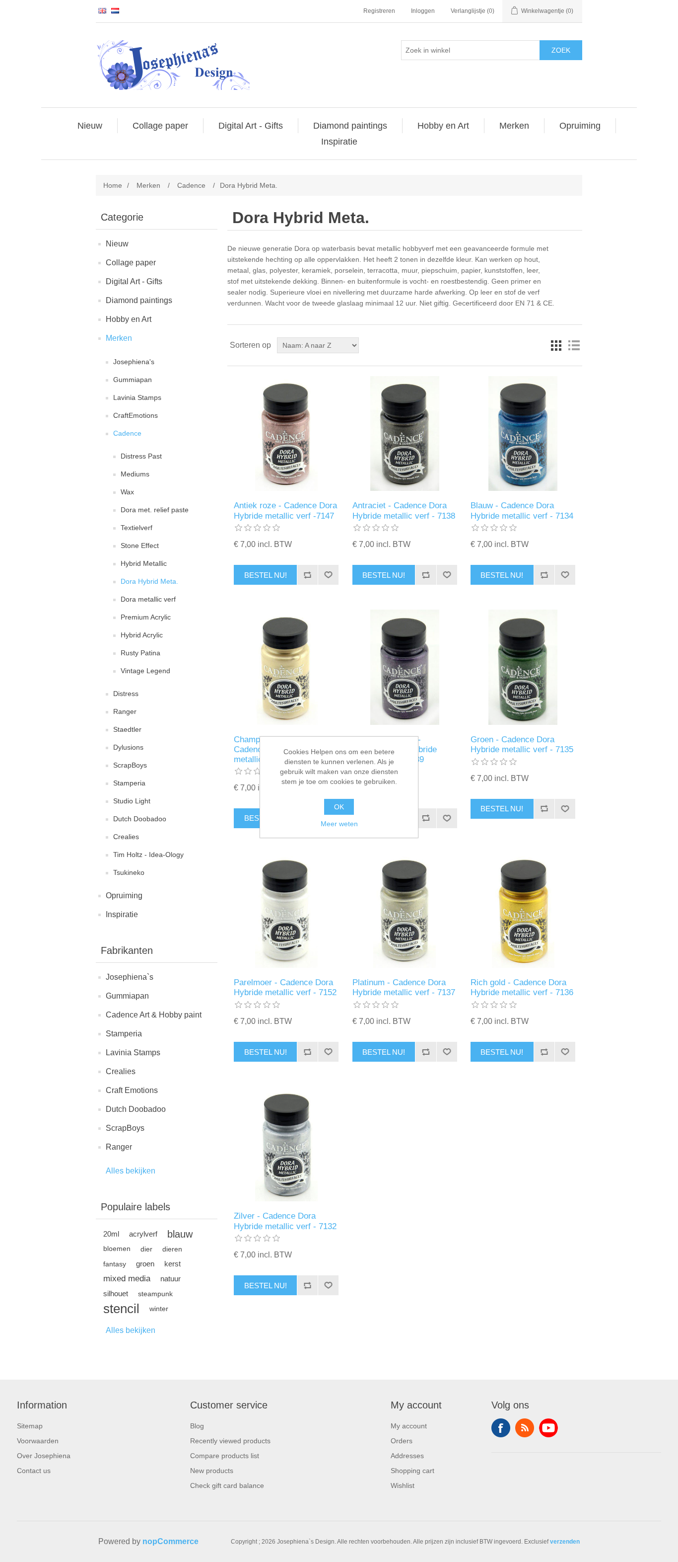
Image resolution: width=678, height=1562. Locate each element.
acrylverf (143, 1234)
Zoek (560, 50)
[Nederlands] (115, 10)
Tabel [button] (556, 345)
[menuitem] (90, 125)
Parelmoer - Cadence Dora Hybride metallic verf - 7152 (285, 987)
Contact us (34, 1471)
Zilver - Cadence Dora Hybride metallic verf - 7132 (285, 1221)
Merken (119, 338)
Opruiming (124, 895)
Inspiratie (122, 914)
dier (146, 1249)
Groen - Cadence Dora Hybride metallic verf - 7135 (522, 744)
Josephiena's (133, 362)
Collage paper (131, 262)
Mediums (135, 474)
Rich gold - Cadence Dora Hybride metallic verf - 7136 (522, 987)
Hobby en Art (128, 319)
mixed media (126, 1278)
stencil (121, 1309)
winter (158, 1309)
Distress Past (141, 456)
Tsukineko (128, 872)
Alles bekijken (130, 1171)
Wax (127, 492)
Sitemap (30, 1426)
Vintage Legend (145, 671)
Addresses (407, 1456)
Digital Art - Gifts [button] (250, 126)
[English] (102, 10)
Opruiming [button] (580, 126)
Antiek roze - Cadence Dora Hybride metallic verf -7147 (285, 510)
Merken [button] (514, 126)
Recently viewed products (230, 1441)
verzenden (565, 1541)
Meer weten (339, 824)
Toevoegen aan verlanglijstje (328, 575)
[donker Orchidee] (404, 667)
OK (339, 807)
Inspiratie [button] (339, 142)
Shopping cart (412, 1471)
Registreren (379, 10)
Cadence (127, 433)
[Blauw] (523, 433)
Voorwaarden (38, 1441)
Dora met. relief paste (155, 510)
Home (112, 185)
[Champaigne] (286, 667)
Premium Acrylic (146, 617)
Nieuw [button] (89, 126)
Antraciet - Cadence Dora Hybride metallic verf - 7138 (403, 510)
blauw (180, 1234)
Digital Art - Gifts (134, 281)
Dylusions (128, 747)
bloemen (117, 1248)
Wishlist (402, 1485)
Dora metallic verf (148, 599)
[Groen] (523, 667)
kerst (172, 1263)
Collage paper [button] (160, 126)
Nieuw (117, 243)
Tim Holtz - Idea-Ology (148, 855)
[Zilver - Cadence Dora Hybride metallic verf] (286, 1144)
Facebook (500, 1427)
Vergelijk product (307, 575)
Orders (401, 1441)
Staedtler (127, 729)
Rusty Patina (140, 653)
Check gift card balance (227, 1485)
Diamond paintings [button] (350, 126)
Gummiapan (132, 380)
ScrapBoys (130, 765)
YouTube (548, 1427)
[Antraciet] (404, 433)
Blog (197, 1426)
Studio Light (131, 801)
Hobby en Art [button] (443, 126)
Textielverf (136, 528)
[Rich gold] (523, 910)
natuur (170, 1278)
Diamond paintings (139, 300)
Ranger (124, 711)
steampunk (155, 1294)
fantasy (114, 1264)
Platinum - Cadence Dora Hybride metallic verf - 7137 (403, 987)
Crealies (126, 837)
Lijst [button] (574, 345)
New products (211, 1471)
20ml (111, 1234)
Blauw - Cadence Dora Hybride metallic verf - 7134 (522, 510)
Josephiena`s (129, 977)
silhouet (115, 1293)
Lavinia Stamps (137, 397)
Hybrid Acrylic (142, 635)
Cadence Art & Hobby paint (154, 1015)
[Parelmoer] (286, 910)
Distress (125, 694)
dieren (172, 1249)
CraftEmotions (135, 415)
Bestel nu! (265, 575)
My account (409, 1426)
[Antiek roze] (286, 433)
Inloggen (423, 10)
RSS (524, 1427)
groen (145, 1263)
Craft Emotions (132, 1090)
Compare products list (224, 1456)
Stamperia (129, 783)
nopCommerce (170, 1541)
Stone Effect (140, 545)
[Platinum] (404, 910)
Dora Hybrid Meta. (149, 581)
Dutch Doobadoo (139, 819)
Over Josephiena (43, 1456)
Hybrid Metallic (144, 563)
